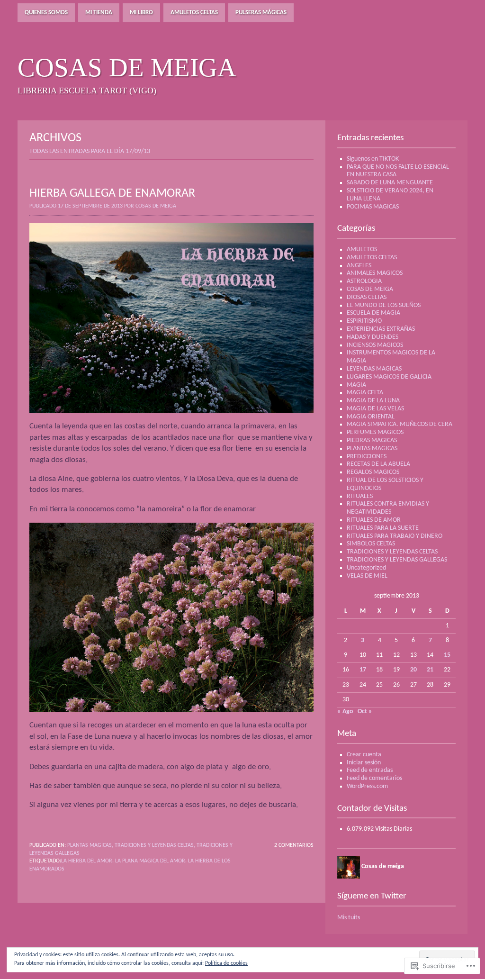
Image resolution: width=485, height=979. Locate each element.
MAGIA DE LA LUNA (373, 400)
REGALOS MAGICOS (373, 472)
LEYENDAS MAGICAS (374, 368)
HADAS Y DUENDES (372, 337)
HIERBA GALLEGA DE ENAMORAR (112, 193)
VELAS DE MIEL (367, 576)
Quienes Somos (46, 12)
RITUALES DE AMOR (374, 520)
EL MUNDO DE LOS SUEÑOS (384, 305)
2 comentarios (294, 845)
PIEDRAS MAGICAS (372, 440)
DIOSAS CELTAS (366, 297)
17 (362, 669)
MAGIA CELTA (365, 392)
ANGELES (359, 265)
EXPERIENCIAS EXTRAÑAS (381, 329)
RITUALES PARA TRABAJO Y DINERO (394, 536)
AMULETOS (362, 249)
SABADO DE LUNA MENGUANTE (390, 182)
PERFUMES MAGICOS (375, 432)
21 (430, 669)
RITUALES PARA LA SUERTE (383, 528)
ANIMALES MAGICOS (375, 273)
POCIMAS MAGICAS (373, 206)
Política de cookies (226, 963)
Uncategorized (366, 567)
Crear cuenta (364, 754)
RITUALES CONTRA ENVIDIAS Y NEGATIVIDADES (388, 508)
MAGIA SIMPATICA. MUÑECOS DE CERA (399, 424)
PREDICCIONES (366, 456)
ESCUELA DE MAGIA (373, 313)
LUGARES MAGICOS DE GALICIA (389, 377)
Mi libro (141, 12)
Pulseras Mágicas (261, 12)
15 (447, 655)
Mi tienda (98, 12)
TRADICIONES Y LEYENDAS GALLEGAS (397, 559)
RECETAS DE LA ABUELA (378, 464)
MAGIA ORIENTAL (371, 416)
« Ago (345, 711)
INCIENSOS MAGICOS (375, 345)
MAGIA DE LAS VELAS (375, 408)
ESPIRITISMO (364, 321)
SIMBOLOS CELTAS (371, 543)
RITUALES (360, 496)
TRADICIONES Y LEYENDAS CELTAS (154, 845)
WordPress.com (367, 786)
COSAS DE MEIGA (370, 289)
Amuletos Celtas (194, 12)
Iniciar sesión (364, 762)
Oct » (365, 711)
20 (413, 669)
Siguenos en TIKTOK (373, 159)
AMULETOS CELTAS (372, 257)
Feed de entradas (370, 770)
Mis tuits (348, 917)
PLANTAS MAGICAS (89, 845)
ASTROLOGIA (364, 281)
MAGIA (356, 385)
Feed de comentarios (374, 778)
